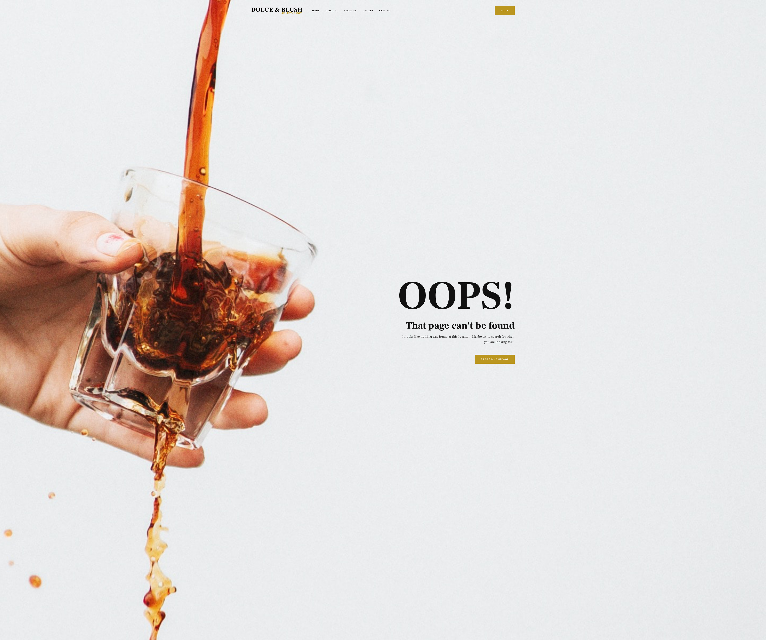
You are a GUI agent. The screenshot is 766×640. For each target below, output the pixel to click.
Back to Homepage (495, 359)
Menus (330, 10)
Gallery (368, 10)
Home (316, 10)
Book (505, 10)
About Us (350, 10)
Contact (385, 10)
